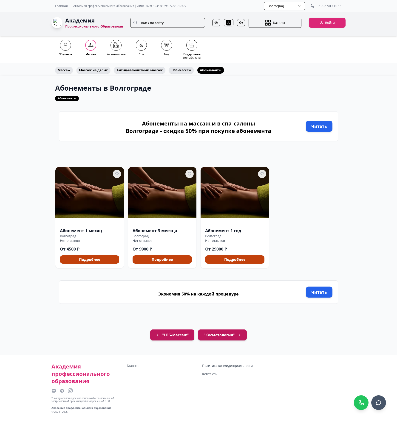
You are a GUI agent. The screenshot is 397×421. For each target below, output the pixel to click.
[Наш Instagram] (70, 390)
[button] (89, 218)
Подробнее (89, 259)
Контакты (209, 374)
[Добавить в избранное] (117, 174)
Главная (61, 6)
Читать (319, 126)
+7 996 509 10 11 (329, 6)
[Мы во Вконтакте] (53, 390)
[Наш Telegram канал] (62, 390)
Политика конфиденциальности (227, 365)
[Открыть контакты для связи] (378, 402)
